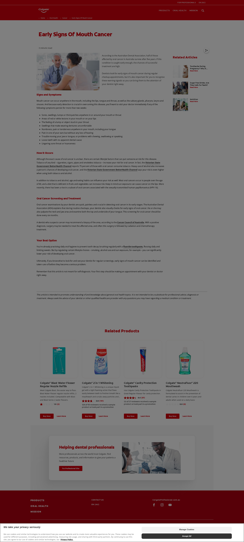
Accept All (186, 536)
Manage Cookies (186, 529)
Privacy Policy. (67, 539)
